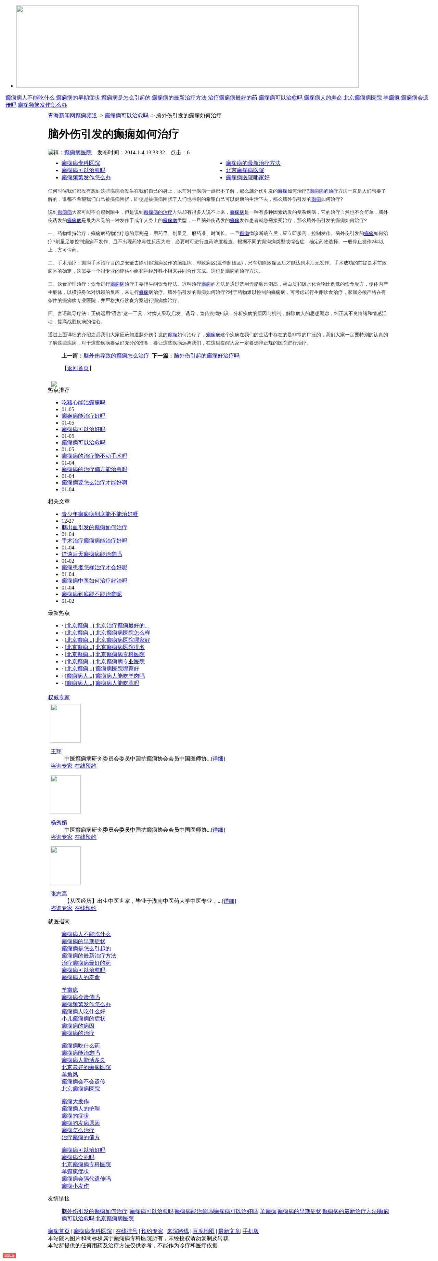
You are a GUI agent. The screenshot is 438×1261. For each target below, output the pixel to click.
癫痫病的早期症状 (78, 98)
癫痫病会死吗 (78, 1157)
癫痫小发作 (75, 1186)
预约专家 (152, 1231)
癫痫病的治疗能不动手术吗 (94, 456)
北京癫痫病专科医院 (120, 654)
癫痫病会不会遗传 (83, 1081)
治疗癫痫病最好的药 (232, 98)
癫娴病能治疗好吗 (83, 416)
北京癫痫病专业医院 (120, 661)
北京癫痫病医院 (363, 98)
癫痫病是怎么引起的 (126, 98)
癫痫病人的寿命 (323, 98)
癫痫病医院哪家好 (248, 177)
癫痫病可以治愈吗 (280, 98)
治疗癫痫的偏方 (81, 1137)
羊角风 (70, 1074)
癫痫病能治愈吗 (81, 1053)
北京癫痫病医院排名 (120, 647)
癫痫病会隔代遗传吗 (86, 1179)
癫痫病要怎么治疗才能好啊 (94, 482)
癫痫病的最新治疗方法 (179, 98)
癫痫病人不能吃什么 (30, 98)
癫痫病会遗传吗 (81, 997)
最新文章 (229, 1231)
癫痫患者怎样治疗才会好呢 (94, 567)
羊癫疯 (391, 98)
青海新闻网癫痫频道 (72, 115)
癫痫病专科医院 (81, 163)
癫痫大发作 (75, 1101)
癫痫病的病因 (78, 1026)
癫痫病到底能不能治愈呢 (92, 594)
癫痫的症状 (75, 1116)
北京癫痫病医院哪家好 (122, 640)
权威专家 (59, 697)
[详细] (218, 759)
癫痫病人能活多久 (83, 1060)
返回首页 (78, 368)
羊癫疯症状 (75, 1171)
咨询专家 (62, 766)
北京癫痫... (79, 625)
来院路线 (178, 1231)
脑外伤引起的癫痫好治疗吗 (207, 356)
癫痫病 (64, 212)
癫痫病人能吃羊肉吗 (120, 676)
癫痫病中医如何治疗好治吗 (94, 581)
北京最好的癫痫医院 (86, 1067)
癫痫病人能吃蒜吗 (117, 683)
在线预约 (85, 766)
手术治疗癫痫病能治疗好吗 (94, 541)
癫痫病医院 (78, 152)
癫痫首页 (59, 1231)
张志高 (59, 894)
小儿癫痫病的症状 (83, 1019)
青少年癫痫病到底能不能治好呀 (100, 514)
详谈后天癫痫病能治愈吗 (92, 554)
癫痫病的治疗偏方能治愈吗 (94, 469)
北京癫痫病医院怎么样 (122, 633)
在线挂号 (127, 1231)
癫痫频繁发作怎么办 (42, 105)
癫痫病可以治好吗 (83, 429)
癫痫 (282, 191)
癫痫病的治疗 (323, 191)
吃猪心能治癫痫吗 (83, 402)
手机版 (251, 1231)
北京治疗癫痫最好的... (122, 625)
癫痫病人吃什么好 (83, 1011)
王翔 (56, 751)
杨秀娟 (59, 823)
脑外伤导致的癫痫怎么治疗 (116, 356)
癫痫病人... (79, 676)
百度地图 (204, 1231)
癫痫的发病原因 (81, 1123)
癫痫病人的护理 (81, 1109)
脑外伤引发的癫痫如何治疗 (94, 1211)
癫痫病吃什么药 (81, 1046)
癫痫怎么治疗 (78, 1130)
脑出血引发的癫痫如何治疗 (94, 527)
